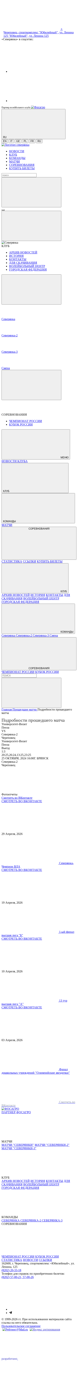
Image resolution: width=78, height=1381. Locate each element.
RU (39, 141)
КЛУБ (13, 154)
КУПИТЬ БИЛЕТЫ (22, 168)
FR (32, 141)
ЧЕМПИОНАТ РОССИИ (25, 421)
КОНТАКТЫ (17, 259)
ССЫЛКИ (29, 561)
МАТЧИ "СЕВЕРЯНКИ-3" (19, 1148)
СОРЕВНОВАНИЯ (21, 165)
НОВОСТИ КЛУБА (15, 461)
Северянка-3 (41, 635)
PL (25, 141)
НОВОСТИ (16, 151)
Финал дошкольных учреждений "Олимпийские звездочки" (36, 1071)
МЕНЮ (64, 457)
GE (18, 141)
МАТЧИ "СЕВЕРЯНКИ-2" (52, 1144)
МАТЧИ (14, 161)
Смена (54, 635)
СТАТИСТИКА (12, 561)
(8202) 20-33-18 (11, 1270)
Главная (7, 709)
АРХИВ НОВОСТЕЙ (23, 252)
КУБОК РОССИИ (21, 424)
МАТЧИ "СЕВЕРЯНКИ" (18, 1144)
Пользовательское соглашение (21, 1326)
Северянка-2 (24, 635)
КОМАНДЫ (17, 158)
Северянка (9, 635)
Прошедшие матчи (24, 709)
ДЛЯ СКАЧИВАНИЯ (23, 262)
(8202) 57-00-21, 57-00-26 (18, 1277)
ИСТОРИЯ (16, 255)
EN (4, 141)
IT (11, 141)
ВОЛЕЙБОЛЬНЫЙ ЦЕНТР (27, 266)
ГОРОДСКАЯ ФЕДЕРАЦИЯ (28, 269)
